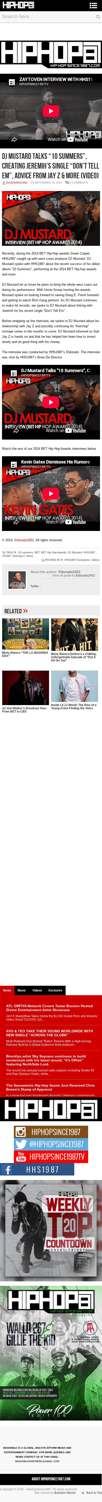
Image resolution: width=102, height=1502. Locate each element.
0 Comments (79, 182)
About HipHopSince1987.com (51, 1479)
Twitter (34, 586)
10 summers (25, 552)
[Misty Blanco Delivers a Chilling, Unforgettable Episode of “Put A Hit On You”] (74, 634)
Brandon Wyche (65, 1493)
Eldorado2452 (16, 182)
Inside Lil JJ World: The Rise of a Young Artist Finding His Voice (74, 706)
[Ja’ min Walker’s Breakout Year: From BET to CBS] (25, 687)
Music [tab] (22, 990)
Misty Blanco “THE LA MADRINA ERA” (25, 654)
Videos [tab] (37, 990)
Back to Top (94, 1493)
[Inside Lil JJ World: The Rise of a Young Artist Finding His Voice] (74, 686)
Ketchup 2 (19, 555)
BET (37, 552)
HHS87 (6, 555)
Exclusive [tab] (55, 990)
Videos (95, 559)
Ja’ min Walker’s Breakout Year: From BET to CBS (24, 710)
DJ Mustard (75, 552)
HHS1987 (89, 552)
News (29, 555)
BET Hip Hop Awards (53, 552)
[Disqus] (51, 791)
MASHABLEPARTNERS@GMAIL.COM (37, 1461)
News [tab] (7, 990)
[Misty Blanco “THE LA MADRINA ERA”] (25, 634)
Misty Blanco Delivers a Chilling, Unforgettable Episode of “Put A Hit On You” (73, 657)
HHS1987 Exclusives (77, 559)
